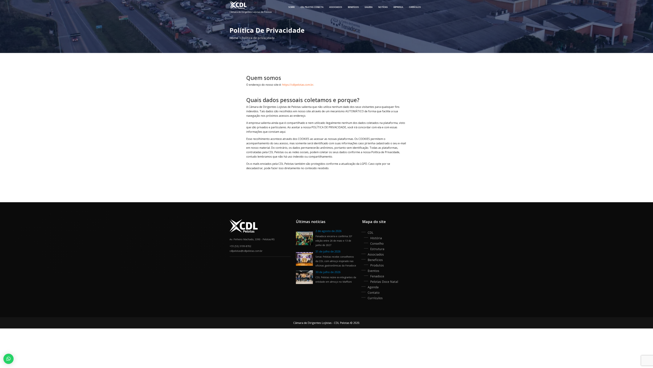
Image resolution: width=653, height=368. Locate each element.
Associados (335, 7)
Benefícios (375, 260)
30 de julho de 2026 (327, 272)
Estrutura (377, 249)
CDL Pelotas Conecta (311, 7)
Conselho (377, 243)
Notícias (383, 7)
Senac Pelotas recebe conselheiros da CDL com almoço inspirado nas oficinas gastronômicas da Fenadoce (335, 261)
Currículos (415, 7)
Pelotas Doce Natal (384, 282)
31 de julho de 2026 (327, 251)
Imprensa (398, 7)
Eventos (373, 271)
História (376, 238)
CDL (370, 233)
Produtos (377, 265)
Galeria (369, 7)
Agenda (373, 287)
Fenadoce (377, 276)
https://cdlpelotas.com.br (297, 85)
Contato (374, 292)
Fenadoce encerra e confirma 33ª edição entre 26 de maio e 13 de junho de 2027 (333, 241)
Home (234, 38)
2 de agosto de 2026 (328, 231)
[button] (8, 359)
